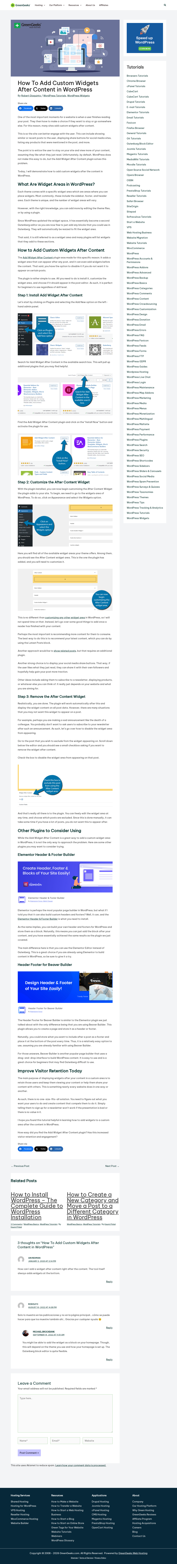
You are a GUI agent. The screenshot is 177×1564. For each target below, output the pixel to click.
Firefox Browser (135, 128)
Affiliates (103, 5)
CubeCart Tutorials (138, 96)
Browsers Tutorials (137, 75)
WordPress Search (137, 445)
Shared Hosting (19, 1501)
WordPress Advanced (139, 272)
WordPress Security (138, 450)
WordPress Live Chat (139, 377)
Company (137, 1501)
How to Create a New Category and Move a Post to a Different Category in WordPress (93, 1206)
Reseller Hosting (20, 1514)
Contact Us (138, 1536)
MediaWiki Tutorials (138, 159)
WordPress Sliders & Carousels (144, 471)
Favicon (131, 122)
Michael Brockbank (44, 1331)
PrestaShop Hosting (103, 1523)
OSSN (130, 180)
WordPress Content (138, 298)
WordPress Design (137, 314)
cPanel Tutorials (136, 86)
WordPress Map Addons (140, 392)
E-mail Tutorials (136, 107)
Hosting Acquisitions (144, 1523)
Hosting (39, 5)
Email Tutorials (135, 117)
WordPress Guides (137, 366)
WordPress (133, 253)
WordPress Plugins (137, 439)
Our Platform (55, 5)
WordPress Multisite (138, 424)
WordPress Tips (135, 502)
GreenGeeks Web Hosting (132, 1553)
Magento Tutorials (137, 154)
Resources (74, 5)
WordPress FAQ (135, 335)
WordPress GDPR (136, 361)
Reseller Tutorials (136, 195)
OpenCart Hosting (102, 1527)
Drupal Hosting (100, 1501)
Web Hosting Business (139, 232)
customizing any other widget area (65, 617)
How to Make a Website (64, 1501)
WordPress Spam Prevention (143, 481)
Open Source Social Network (143, 169)
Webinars (56, 1536)
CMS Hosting (99, 1514)
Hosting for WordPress (23, 1505)
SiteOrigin (132, 206)
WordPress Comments (139, 293)
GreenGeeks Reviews (144, 1514)
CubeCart (132, 91)
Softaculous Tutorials (139, 216)
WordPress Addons (137, 267)
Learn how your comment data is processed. (80, 1465)
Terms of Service (86, 1558)
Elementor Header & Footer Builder (38, 918)
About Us (90, 5)
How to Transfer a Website (66, 1505)
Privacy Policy (100, 1558)
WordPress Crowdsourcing (142, 303)
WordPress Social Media (140, 476)
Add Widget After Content (38, 257)
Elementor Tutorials (138, 112)
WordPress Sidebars (138, 465)
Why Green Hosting (143, 1510)
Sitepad (131, 211)
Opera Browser (135, 175)
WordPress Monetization (141, 413)
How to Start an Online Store (67, 1523)
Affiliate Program (142, 1518)
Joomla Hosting (101, 1505)
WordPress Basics (31, 1224)
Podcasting (133, 185)
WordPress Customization (141, 309)
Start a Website (136, 222)
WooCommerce (136, 248)
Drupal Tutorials (136, 101)
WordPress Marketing (139, 397)
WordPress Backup (137, 277)
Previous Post (20, 1166)
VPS (129, 227)
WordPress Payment (138, 429)
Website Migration (137, 237)
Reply (109, 1281)
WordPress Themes (137, 497)
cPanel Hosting (100, 1510)
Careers (136, 1527)
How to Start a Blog (62, 1518)
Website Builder (20, 1523)
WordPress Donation (138, 319)
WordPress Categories (140, 288)
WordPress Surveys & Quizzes (143, 486)
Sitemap (74, 1558)
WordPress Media (137, 403)
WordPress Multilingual (140, 418)
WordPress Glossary (62, 1540)
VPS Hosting (18, 1510)
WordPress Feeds (136, 345)
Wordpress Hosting (137, 371)
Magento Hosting (102, 1518)
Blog (135, 1531)
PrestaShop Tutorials (139, 190)
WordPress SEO (135, 455)
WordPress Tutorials (54, 95)
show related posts (65, 650)
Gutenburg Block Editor (140, 143)
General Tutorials (136, 133)
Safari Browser (135, 201)
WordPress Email (136, 324)
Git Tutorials (134, 138)
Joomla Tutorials (136, 148)
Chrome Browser (136, 80)
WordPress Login (136, 382)
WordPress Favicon (137, 340)
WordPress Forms (136, 351)
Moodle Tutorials (136, 164)
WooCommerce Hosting (24, 1518)
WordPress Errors (136, 330)
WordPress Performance (140, 434)
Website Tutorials (137, 243)
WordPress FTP (135, 356)
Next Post (112, 1166)
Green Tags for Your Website (67, 1527)
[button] (44, 5)
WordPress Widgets (78, 95)
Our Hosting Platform (144, 1505)
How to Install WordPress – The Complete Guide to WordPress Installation (37, 1206)
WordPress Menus (137, 408)
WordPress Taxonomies (140, 492)
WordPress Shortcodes (140, 460)
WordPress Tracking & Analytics (145, 507)
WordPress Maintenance (140, 387)
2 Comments (16, 1224)
